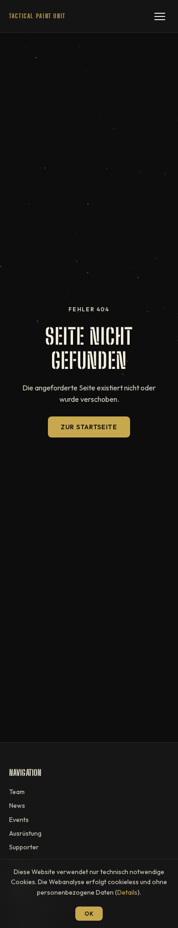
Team (17, 792)
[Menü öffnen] (160, 16)
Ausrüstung (25, 833)
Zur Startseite (89, 427)
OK (88, 913)
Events (19, 820)
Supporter (24, 847)
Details (127, 892)
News (17, 805)
